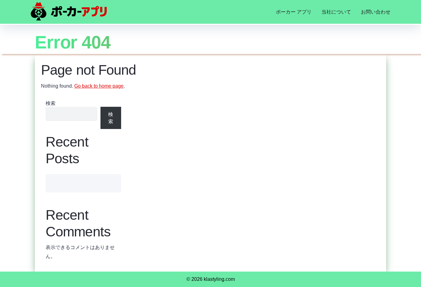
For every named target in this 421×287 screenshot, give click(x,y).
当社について (336, 12)
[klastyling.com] (68, 11)
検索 (50, 103)
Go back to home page (99, 86)
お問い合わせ (375, 12)
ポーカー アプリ (294, 12)
